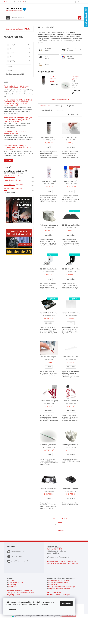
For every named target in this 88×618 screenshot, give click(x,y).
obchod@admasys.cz (17, 551)
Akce (20, 49)
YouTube (50, 595)
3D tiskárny (12, 580)
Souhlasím (66, 603)
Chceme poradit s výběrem (13, 184)
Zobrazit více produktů (59, 99)
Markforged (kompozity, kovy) (58, 580)
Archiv (8, 160)
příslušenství (12, 587)
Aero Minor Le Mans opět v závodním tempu (15, 132)
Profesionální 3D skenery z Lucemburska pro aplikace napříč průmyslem (17, 147)
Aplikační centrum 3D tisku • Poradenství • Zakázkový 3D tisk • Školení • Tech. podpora (62, 562)
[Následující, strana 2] (60, 524)
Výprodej (20, 61)
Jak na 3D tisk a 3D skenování (20, 561)
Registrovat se (8, 2)
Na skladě (20, 45)
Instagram (67, 595)
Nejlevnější (59, 106)
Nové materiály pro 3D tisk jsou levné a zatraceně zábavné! (16, 87)
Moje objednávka (13, 595)
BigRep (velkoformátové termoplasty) (61, 587)
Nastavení (12, 610)
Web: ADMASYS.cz (54, 593)
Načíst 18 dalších (60, 518)
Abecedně (59, 110)
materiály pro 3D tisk (15, 582)
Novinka (20, 53)
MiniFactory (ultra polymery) (58, 582)
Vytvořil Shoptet (19, 616)
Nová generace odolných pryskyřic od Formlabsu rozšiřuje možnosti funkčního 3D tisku (18, 119)
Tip (20, 57)
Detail (49, 191)
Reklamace (28, 591)
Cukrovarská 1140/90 (54, 549)
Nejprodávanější (46, 110)
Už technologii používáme (13, 176)
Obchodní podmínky (14, 591)
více (34, 602)
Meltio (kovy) (52, 584)
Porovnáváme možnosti (12, 180)
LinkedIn (58, 595)
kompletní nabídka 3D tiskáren (59, 589)
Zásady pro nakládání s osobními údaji (21, 593)
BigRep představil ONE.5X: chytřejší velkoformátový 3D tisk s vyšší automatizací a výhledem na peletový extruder (18, 102)
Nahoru (61, 530)
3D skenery (12, 584)
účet (23, 2)
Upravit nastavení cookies (68, 616)
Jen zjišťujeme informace (13, 188)
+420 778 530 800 (16, 556)
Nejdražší (70, 106)
